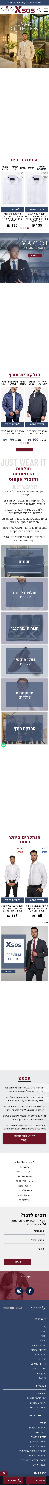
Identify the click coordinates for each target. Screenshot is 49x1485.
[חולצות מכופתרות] (24, 9)
